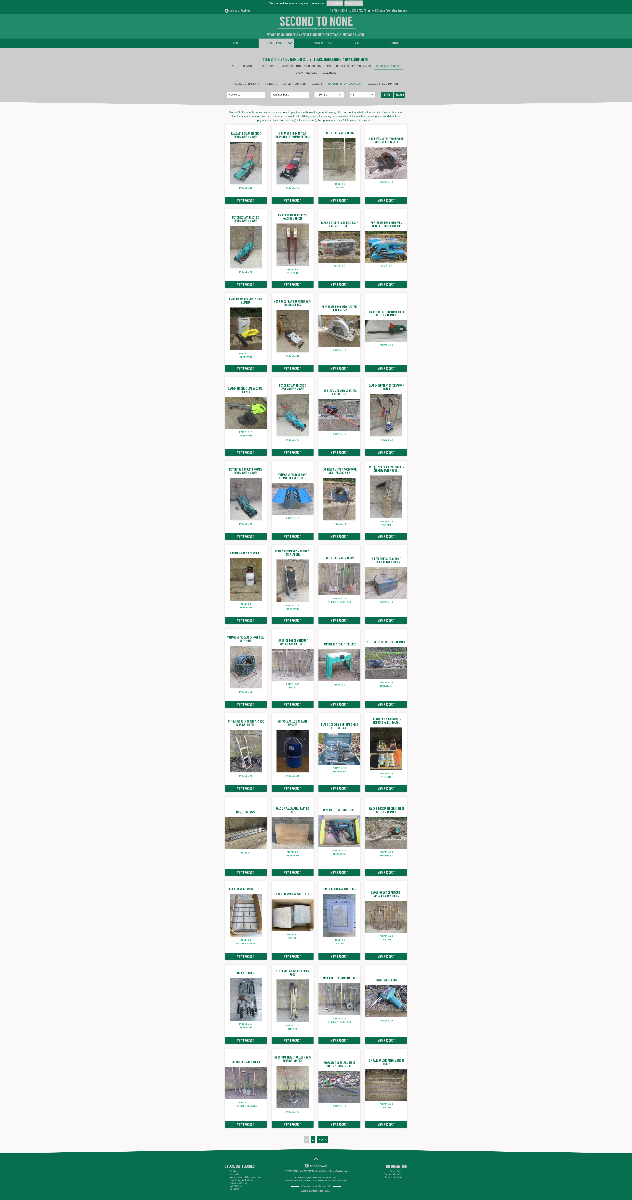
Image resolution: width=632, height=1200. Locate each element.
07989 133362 (339, 11)
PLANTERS (271, 84)
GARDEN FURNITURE (294, 84)
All (234, 66)
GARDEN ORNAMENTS (246, 84)
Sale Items (329, 72)
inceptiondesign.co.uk (321, 1191)
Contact (394, 43)
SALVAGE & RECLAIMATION (383, 84)
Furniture (248, 66)
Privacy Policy (353, 3)
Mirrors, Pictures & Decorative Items (306, 66)
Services (318, 43)
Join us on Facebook (240, 11)
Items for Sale (275, 43)
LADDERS (317, 84)
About (358, 43)
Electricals (268, 66)
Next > (322, 1139)
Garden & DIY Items (388, 66)
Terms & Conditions (393, 1177)
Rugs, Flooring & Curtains (353, 66)
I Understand (334, 3)
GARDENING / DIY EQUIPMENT (345, 84)
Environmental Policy (392, 1174)
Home (236, 43)
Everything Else (306, 72)
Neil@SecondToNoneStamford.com (389, 11)
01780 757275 (359, 11)
